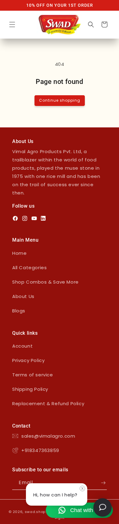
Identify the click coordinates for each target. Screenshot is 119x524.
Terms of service (32, 374)
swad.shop (35, 511)
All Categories (29, 267)
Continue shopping (59, 100)
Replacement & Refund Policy (48, 403)
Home (19, 253)
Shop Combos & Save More (45, 282)
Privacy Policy (28, 360)
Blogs (18, 310)
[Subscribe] (103, 483)
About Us (23, 296)
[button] (12, 24)
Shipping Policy (30, 389)
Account (22, 346)
